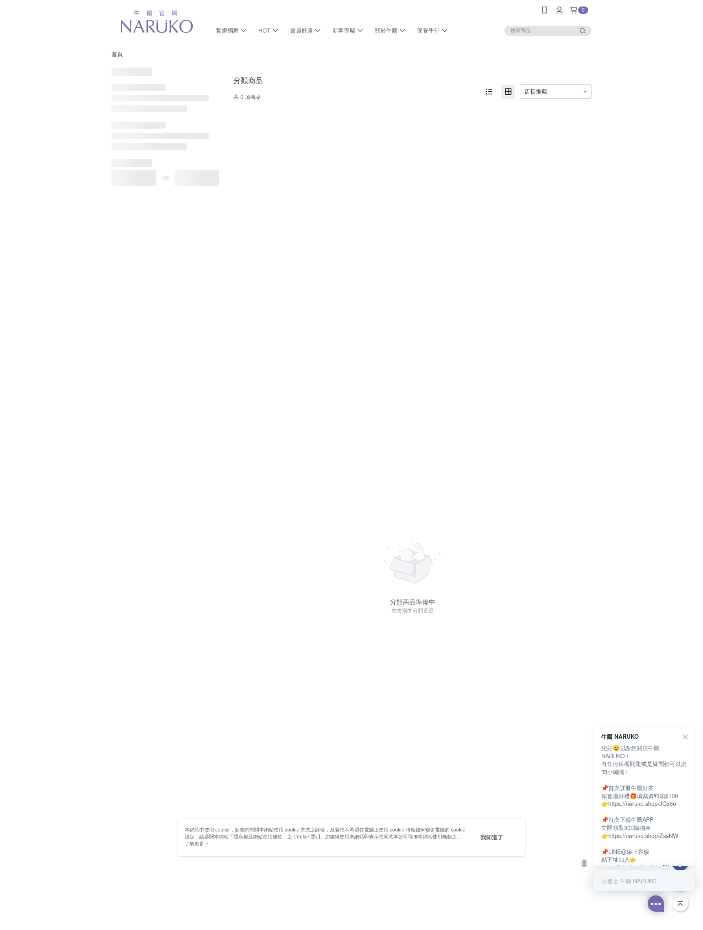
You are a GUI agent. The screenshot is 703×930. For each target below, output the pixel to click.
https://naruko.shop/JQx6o (642, 803)
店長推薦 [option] (535, 91)
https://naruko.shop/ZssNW (643, 836)
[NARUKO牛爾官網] (156, 21)
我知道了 (491, 837)
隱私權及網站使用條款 (258, 837)
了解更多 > (196, 844)
